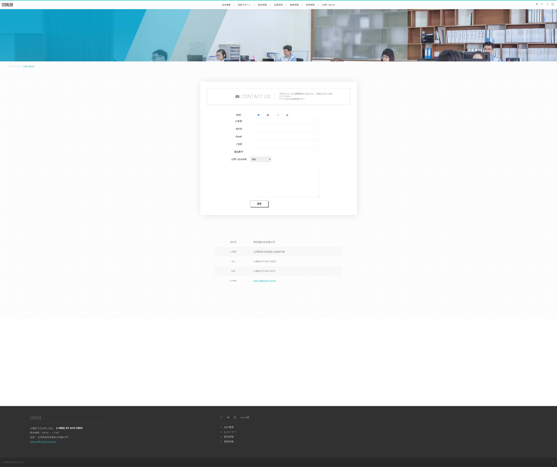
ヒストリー (230, 431)
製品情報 (262, 4)
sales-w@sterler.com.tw (265, 280)
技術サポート (244, 4)
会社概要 (226, 4)
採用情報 (310, 4)
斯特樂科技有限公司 (264, 242)
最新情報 (294, 4)
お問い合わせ (328, 4)
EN (542, 4)
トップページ (14, 66)
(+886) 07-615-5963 (265, 261)
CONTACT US (255, 96)
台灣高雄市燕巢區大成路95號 (269, 251)
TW (547, 4)
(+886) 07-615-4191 (265, 271)
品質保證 (278, 4)
